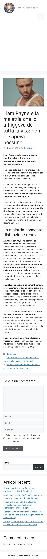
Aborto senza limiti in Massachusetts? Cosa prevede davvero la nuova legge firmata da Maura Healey (23, 515)
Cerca (6, 463)
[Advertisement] (23, 47)
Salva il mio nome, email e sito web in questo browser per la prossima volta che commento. (23, 438)
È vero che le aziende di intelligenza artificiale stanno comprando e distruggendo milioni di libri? (19, 505)
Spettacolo (11, 354)
